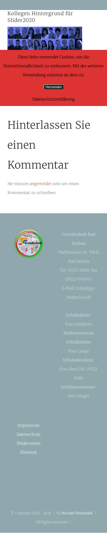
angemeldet (41, 183)
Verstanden (54, 87)
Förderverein (28, 443)
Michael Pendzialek (77, 513)
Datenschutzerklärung (53, 99)
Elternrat (28, 452)
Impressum (28, 425)
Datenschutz (29, 434)
